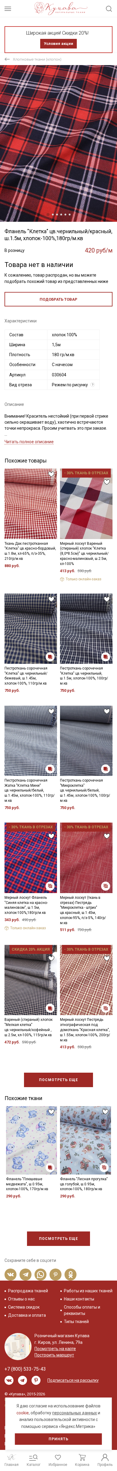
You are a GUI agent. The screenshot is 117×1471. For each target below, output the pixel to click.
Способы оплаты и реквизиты (82, 1310)
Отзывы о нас (21, 1299)
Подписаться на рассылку (73, 1380)
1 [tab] (48, 214)
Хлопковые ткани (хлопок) (37, 59)
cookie (22, 1412)
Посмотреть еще (58, 1080)
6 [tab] (69, 214)
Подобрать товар (58, 299)
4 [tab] (61, 214)
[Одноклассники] (70, 1275)
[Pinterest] (55, 1275)
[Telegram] (25, 1275)
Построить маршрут (54, 1355)
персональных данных (74, 1412)
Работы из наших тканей (88, 1290)
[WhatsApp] (40, 1275)
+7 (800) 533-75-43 (25, 1369)
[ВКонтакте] (10, 1275)
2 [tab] (53, 214)
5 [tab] (65, 214)
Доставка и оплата (27, 1315)
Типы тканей (76, 1321)
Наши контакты (79, 1299)
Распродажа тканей (28, 1290)
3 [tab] (57, 214)
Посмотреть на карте (55, 1348)
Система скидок (24, 1307)
